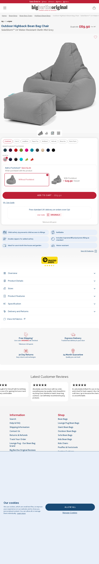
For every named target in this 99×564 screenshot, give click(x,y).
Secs (67, 1)
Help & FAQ (15, 423)
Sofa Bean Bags (65, 435)
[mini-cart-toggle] (94, 8)
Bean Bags (63, 419)
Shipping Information (19, 427)
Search (13, 419)
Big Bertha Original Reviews (23, 450)
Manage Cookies (70, 513)
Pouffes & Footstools (68, 447)
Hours (52, 1)
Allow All (70, 507)
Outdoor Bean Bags (67, 431)
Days (45, 1)
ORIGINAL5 (55, 215)
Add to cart (49, 195)
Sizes (10, 288)
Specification (14, 303)
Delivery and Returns (18, 311)
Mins (60, 1)
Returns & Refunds (19, 435)
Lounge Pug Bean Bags (68, 423)
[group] (5, 150)
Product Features (16, 296)
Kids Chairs (63, 443)
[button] (40, 133)
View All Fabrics (14, 319)
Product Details (15, 281)
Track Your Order (18, 439)
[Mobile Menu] (5, 8)
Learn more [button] (21, 513)
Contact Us (15, 431)
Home (4, 16)
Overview (12, 273)
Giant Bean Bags (65, 427)
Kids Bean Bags (65, 439)
